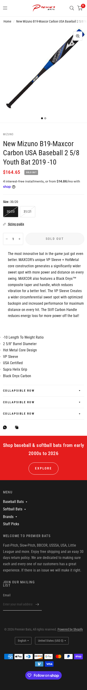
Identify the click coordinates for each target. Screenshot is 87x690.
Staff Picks (11, 524)
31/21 (28, 211)
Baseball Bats (13, 501)
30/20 (11, 211)
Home (7, 21)
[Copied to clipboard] (18, 428)
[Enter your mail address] (37, 604)
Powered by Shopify (70, 629)
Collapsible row (19, 390)
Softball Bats (12, 509)
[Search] (72, 8)
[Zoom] (77, 36)
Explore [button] (43, 468)
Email (6, 595)
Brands (8, 517)
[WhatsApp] (6, 427)
